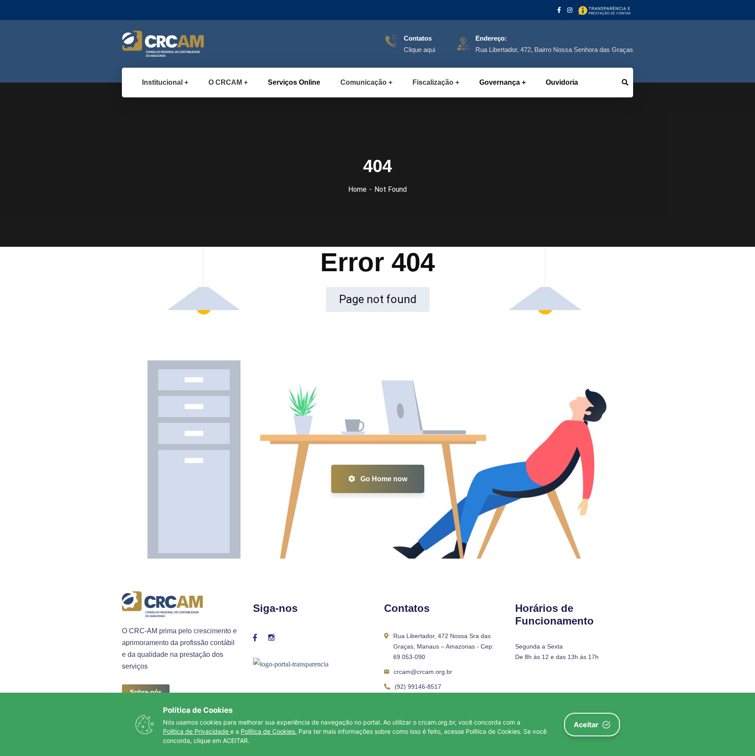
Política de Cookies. (269, 731)
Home (357, 189)
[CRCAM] (149, 43)
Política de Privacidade (196, 731)
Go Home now (383, 479)
